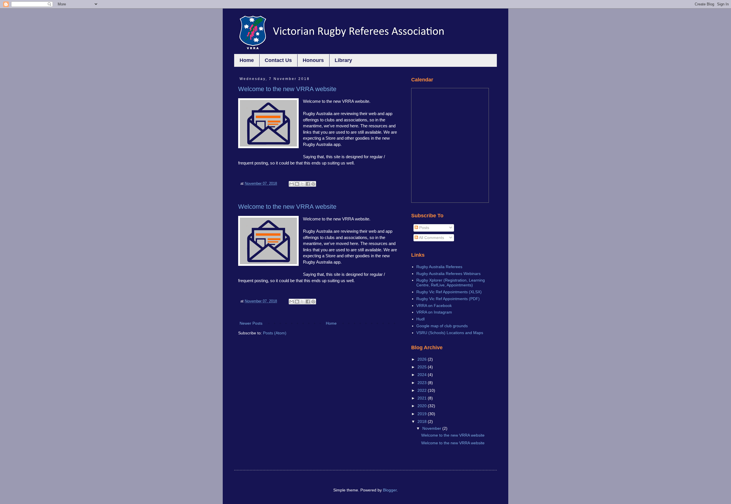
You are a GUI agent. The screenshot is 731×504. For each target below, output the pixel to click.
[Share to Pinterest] (313, 184)
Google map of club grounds (442, 326)
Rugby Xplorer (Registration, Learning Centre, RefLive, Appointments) (450, 282)
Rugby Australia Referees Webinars (448, 273)
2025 (422, 367)
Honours (313, 60)
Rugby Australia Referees (439, 266)
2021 (422, 398)
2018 (422, 421)
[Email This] (291, 184)
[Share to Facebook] (308, 184)
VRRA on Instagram (434, 312)
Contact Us (278, 60)
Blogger (390, 490)
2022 (422, 390)
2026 (422, 359)
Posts (423, 227)
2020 (422, 405)
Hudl (420, 319)
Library (343, 60)
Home (247, 60)
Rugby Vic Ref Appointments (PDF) (448, 298)
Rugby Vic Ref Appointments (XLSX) (449, 292)
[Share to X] (302, 184)
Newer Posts (251, 323)
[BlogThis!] (297, 184)
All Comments (431, 237)
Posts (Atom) (274, 333)
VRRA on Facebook (434, 305)
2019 (422, 413)
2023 (422, 382)
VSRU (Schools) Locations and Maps (449, 332)
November (432, 428)
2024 (422, 374)
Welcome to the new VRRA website (287, 89)
